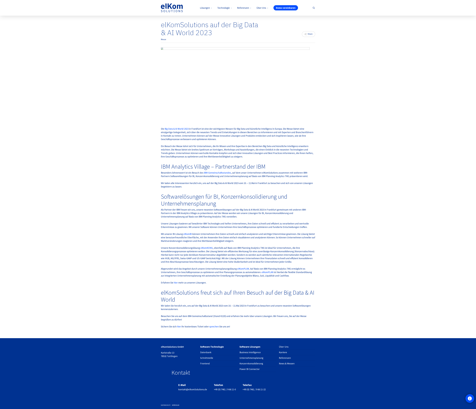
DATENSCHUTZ (165, 405)
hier (176, 282)
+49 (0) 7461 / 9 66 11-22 (254, 389)
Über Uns (283, 346)
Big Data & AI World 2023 (177, 128)
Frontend (205, 363)
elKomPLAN (243, 268)
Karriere (283, 352)
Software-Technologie (212, 346)
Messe (163, 39)
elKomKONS (206, 247)
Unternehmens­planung (251, 357)
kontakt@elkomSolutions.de (192, 389)
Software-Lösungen (249, 346)
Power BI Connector (249, 369)
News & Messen (287, 363)
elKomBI (187, 233)
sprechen (214, 326)
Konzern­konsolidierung (251, 363)
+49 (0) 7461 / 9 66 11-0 (225, 389)
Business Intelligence (250, 352)
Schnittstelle (206, 357)
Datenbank (205, 352)
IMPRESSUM (175, 405)
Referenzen (285, 357)
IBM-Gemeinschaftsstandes (217, 172)
